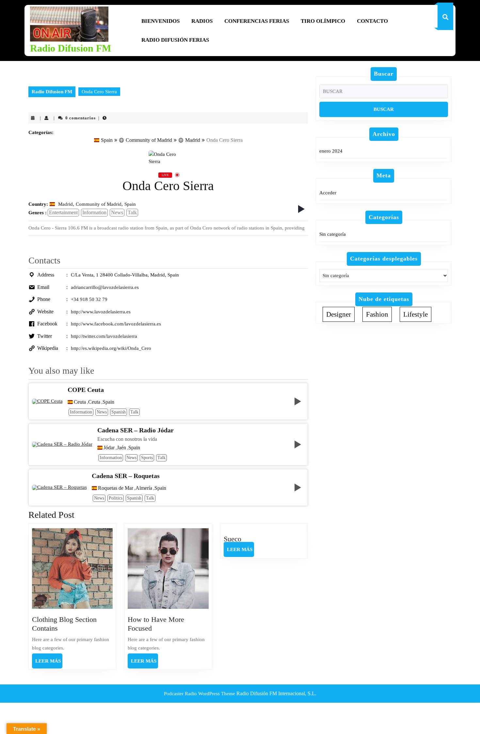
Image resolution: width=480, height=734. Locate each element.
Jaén (121, 447)
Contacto (372, 21)
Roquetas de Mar (115, 488)
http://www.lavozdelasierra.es (101, 311)
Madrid (192, 140)
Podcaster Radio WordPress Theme (199, 693)
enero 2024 (331, 151)
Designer (338, 314)
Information (94, 212)
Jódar (109, 447)
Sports (147, 457)
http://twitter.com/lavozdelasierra (104, 336)
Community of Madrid (149, 140)
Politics (115, 498)
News (117, 212)
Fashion (377, 314)
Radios (202, 21)
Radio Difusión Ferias (175, 40)
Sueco (232, 539)
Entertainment (63, 212)
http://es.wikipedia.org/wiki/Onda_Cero (111, 348)
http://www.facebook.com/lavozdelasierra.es (116, 323)
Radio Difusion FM (70, 48)
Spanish (118, 412)
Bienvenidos (160, 21)
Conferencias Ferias (256, 21)
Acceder (327, 192)
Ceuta (80, 402)
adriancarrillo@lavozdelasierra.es (105, 287)
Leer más (48, 663)
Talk (132, 212)
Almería (144, 488)
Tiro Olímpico (323, 21)
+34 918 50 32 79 (89, 299)
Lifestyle (415, 314)
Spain (107, 140)
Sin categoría (332, 234)
